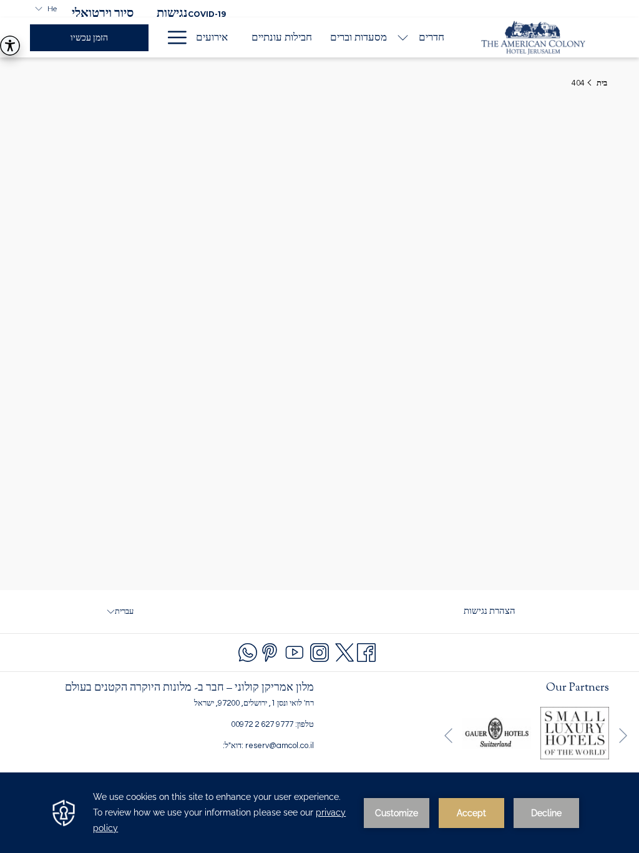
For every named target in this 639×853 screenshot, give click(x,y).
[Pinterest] (269, 651)
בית (602, 83)
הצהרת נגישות (489, 615)
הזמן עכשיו (89, 38)
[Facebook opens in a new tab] (366, 651)
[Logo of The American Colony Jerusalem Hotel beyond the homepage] (533, 37)
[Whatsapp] (247, 651)
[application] (319, 812)
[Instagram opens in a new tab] (319, 651)
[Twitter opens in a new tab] (344, 651)
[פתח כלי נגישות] (10, 46)
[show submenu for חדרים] (402, 37)
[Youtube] (294, 651)
